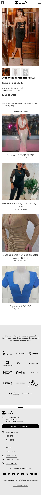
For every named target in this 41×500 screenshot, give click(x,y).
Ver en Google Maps (19, 426)
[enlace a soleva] (7, 372)
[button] (37, 10)
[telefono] (2, 3)
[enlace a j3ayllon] (33, 373)
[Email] (14, 95)
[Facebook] (3, 95)
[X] (5, 95)
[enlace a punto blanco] (33, 363)
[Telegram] (11, 95)
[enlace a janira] (20, 373)
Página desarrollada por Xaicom (20, 485)
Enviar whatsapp (13, 459)
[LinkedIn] (13, 474)
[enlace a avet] (20, 363)
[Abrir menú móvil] (20, 407)
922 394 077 (11, 463)
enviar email (11, 456)
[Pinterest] (22, 474)
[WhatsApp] (8, 95)
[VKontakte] (31, 474)
